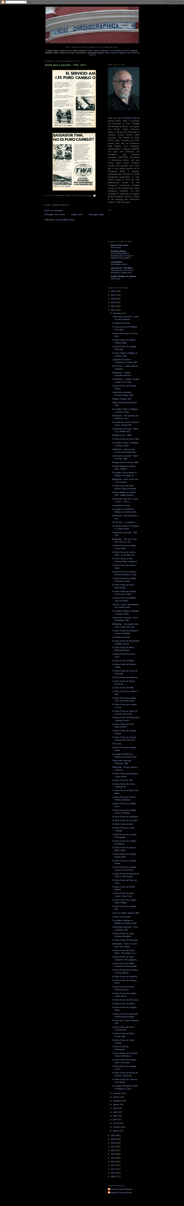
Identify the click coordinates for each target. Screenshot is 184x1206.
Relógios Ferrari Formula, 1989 (125, 462)
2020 (113, 1135)
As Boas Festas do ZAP (122, 780)
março (116, 1123)
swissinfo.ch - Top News (121, 268)
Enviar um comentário (54, 210)
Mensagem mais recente (55, 214)
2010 (113, 1173)
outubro (116, 1097)
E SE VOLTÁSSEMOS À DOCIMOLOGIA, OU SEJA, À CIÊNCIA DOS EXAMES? (122, 256)
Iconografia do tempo (121, 323)
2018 (113, 1143)
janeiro (116, 1131)
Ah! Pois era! (116, 247)
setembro (117, 1101)
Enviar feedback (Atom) (65, 220)
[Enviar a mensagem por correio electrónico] (94, 195)
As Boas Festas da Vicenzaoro (125, 1000)
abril (115, 1119)
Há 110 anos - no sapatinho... (124, 522)
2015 (113, 1154)
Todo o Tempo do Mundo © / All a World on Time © (108, 50)
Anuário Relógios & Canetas (123, 276)
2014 (113, 1158)
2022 (113, 306)
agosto (116, 1104)
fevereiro (117, 1127)
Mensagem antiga (96, 214)
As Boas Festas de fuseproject (125, 817)
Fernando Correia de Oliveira (120, 1189)
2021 (113, 310)
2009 (113, 1177)
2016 (113, 1150)
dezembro (117, 313)
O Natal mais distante (121, 917)
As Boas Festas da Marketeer (124, 677)
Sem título (116, 744)
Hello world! (115, 279)
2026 (113, 291)
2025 (113, 295)
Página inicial (77, 214)
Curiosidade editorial (119, 264)
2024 (113, 299)
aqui (119, 118)
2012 (113, 1165)
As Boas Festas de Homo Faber (125, 439)
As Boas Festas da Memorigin (125, 940)
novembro (117, 1093)
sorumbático (116, 262)
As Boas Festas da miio (122, 824)
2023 (113, 302)
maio (115, 1116)
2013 (113, 1162)
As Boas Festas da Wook (123, 661)
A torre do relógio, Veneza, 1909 (125, 913)
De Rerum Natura (118, 251)
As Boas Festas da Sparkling (124, 976)
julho (115, 1108)
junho (115, 1112)
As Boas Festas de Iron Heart (124, 820)
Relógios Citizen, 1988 (121, 435)
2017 (113, 1147)
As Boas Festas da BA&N (123, 1004)
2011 (113, 1169)
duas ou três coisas (119, 245)
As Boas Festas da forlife (123, 688)
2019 (113, 1139)
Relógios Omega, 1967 (121, 399)
